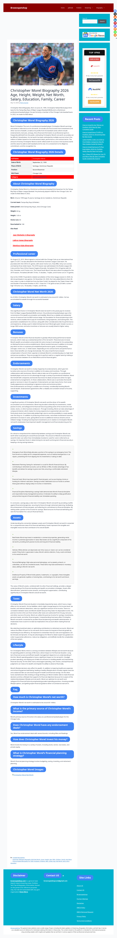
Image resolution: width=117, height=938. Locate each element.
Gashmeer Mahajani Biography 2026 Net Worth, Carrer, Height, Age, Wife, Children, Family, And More (42, 859)
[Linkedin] (115, 20)
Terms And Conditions (84, 921)
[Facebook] (115, 11)
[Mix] (115, 29)
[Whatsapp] (115, 32)
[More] (115, 35)
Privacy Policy (81, 916)
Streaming (88, 8)
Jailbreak (70, 8)
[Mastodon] (115, 26)
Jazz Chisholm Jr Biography (24, 235)
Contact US (80, 890)
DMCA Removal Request (85, 912)
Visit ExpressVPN (94, 80)
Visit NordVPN (94, 102)
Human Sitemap (82, 899)
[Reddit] (115, 17)
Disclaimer (80, 903)
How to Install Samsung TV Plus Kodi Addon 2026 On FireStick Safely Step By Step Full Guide (93, 149)
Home (62, 8)
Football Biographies (40, 177)
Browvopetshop (19, 7)
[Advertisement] (42, 26)
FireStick (78, 8)
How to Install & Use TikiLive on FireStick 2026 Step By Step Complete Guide (93, 127)
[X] (115, 14)
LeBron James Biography (23, 240)
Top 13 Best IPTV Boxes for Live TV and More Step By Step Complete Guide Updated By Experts (93, 156)
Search (84, 18)
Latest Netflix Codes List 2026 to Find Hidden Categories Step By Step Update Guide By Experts (93, 142)
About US (80, 886)
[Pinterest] (115, 23)
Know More (24, 892)
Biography (99, 8)
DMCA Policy (81, 908)
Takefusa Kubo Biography (23, 245)
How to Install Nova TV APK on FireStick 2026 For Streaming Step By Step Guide (93, 134)
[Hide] (116, 38)
